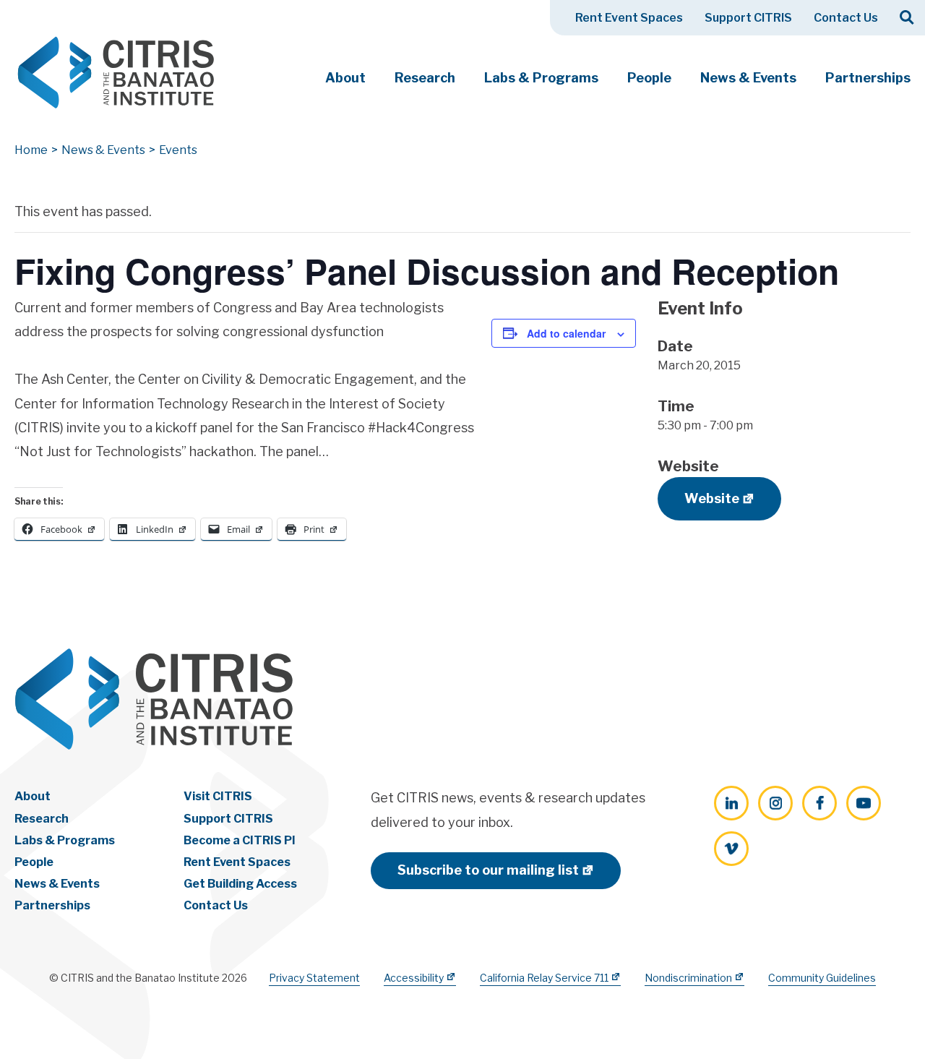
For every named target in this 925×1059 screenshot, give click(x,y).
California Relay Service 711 (544, 978)
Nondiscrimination (688, 978)
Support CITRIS (748, 18)
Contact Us (846, 18)
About (345, 77)
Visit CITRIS (218, 796)
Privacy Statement (314, 978)
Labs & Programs (541, 77)
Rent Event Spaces (629, 18)
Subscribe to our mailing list (488, 870)
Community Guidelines (822, 978)
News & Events (748, 77)
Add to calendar (566, 333)
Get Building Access (240, 884)
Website (711, 498)
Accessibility (414, 978)
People (649, 77)
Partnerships (868, 77)
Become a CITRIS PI (240, 840)
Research (425, 77)
